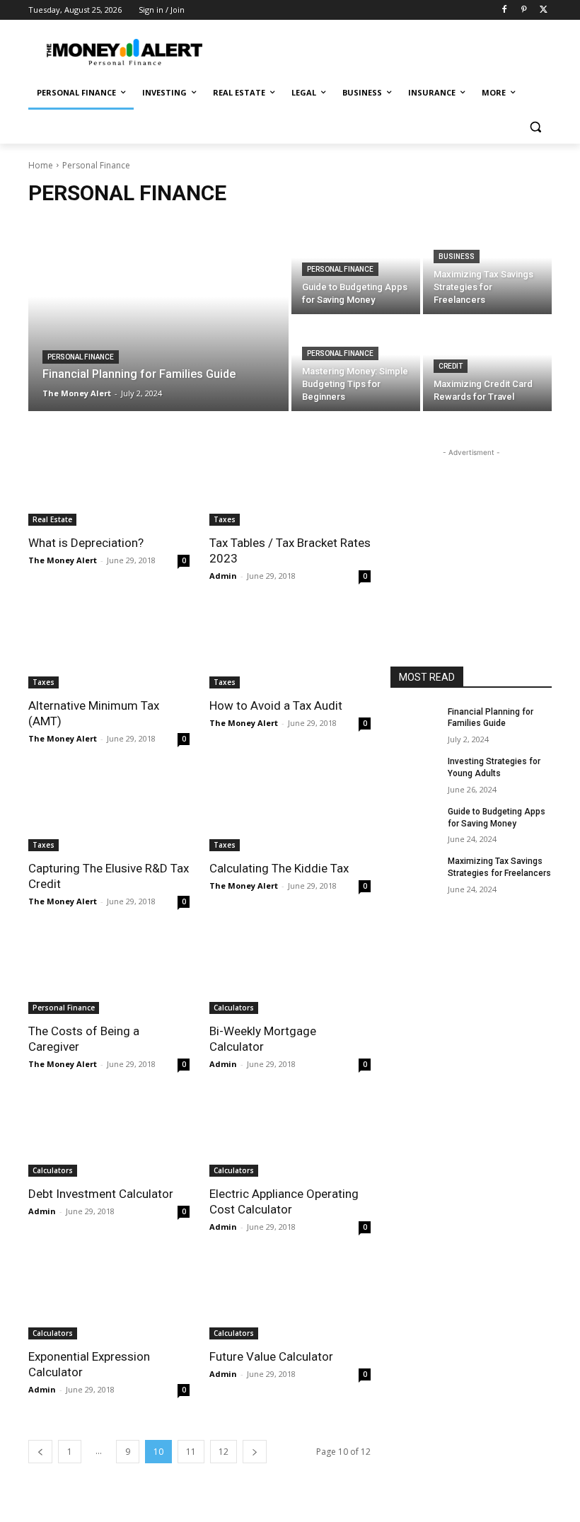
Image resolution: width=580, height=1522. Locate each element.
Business (457, 256)
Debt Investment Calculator (100, 1194)
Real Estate (52, 519)
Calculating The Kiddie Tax (279, 868)
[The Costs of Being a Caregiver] (109, 973)
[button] (535, 127)
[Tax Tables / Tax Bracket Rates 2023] (290, 485)
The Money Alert (62, 560)
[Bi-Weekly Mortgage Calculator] (290, 973)
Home (40, 165)
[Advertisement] (386, 50)
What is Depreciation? (86, 543)
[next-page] (255, 1451)
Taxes (225, 519)
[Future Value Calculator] (290, 1299)
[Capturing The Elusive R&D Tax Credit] (109, 811)
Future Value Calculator (271, 1356)
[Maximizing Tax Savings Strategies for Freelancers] (487, 267)
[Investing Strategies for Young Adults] (414, 773)
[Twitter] (543, 10)
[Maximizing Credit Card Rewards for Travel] (487, 364)
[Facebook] (505, 10)
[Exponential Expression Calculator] (109, 1299)
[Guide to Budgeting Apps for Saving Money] (414, 823)
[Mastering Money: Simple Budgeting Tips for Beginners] (355, 364)
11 (191, 1452)
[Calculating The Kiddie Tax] (290, 811)
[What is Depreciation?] (109, 485)
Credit (451, 366)
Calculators (234, 1008)
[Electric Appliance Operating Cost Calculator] (290, 1136)
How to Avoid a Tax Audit (275, 705)
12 (223, 1452)
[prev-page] (40, 1451)
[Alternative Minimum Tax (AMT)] (109, 648)
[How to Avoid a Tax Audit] (290, 648)
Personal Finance (80, 357)
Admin (223, 575)
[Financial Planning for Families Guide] (158, 315)
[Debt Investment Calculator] (109, 1136)
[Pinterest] (524, 10)
